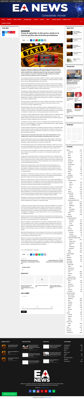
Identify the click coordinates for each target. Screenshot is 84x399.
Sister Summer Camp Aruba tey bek (41, 286)
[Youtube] (46, 391)
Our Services (12, 1)
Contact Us (18, 1)
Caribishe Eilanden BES (72, 237)
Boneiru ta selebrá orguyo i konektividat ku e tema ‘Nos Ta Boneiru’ (56, 286)
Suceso (36, 19)
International (70, 193)
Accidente (70, 314)
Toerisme (70, 228)
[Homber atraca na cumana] (70, 60)
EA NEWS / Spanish (6, 23)
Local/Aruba (70, 151)
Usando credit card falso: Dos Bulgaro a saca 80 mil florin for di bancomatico (56, 346)
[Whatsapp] (53, 391)
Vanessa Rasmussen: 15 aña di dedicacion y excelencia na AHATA (54, 261)
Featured (68, 253)
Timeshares (70, 284)
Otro (69, 311)
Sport (69, 227)
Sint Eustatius (72, 209)
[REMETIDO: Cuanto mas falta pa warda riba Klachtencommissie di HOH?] (74, 74)
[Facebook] (30, 391)
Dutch (68, 216)
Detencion (70, 316)
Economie (71, 221)
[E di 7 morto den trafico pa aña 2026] (78, 105)
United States (71, 198)
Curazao (69, 166)
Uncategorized (70, 332)
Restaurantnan (71, 286)
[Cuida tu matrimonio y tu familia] (70, 54)
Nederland (71, 248)
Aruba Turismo (17, 19)
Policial (69, 266)
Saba (70, 207)
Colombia (71, 196)
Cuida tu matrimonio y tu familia (77, 53)
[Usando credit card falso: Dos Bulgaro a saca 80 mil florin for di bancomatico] (46, 347)
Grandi (69, 323)
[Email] (50, 391)
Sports (69, 189)
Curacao (71, 202)
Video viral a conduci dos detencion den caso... (70, 111)
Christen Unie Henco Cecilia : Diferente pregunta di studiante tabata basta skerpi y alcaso (27, 287)
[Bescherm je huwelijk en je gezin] (70, 40)
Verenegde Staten (72, 235)
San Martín (70, 169)
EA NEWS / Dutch (66, 19)
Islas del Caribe (71, 164)
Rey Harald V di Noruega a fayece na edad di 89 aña (34, 361)
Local (3, 19)
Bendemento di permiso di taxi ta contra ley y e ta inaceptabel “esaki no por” (30, 262)
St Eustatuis (69, 257)
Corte (69, 271)
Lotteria (69, 275)
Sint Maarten (71, 205)
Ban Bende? (69, 330)
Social (69, 155)
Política (69, 173)
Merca (69, 307)
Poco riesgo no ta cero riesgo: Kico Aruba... (70, 99)
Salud (69, 153)
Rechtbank (71, 225)
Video (47, 19)
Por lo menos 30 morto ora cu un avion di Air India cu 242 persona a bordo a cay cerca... (55, 353)
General (69, 280)
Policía (69, 171)
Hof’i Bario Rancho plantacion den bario (78, 99)
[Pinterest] (42, 391)
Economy (71, 184)
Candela (69, 320)
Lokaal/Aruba (70, 218)
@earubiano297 (74, 141)
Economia (70, 273)
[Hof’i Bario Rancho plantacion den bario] (78, 94)
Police (69, 212)
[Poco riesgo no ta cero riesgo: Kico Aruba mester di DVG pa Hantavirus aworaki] (70, 94)
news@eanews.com (44, 387)
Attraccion (70, 289)
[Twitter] (34, 391)
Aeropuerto (70, 291)
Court (70, 185)
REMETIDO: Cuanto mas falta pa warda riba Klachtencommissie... (73, 82)
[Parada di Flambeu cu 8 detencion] (46, 361)
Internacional (27, 19)
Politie (69, 250)
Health (70, 182)
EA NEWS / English (56, 19)
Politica (69, 268)
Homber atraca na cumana (76, 59)
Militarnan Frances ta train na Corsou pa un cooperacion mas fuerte (34, 355)
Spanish (68, 150)
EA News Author (24, 37)
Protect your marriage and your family (77, 46)
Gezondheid (71, 219)
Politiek (69, 252)
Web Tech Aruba (47, 397)
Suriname (70, 309)
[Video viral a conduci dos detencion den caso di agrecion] (70, 105)
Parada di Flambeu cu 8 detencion (54, 360)
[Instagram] (38, 391)
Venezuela (70, 162)
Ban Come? (69, 328)
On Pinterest (70, 125)
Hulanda (69, 305)
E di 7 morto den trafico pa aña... (78, 110)
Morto (42, 19)
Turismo (69, 159)
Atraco (69, 318)
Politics (69, 214)
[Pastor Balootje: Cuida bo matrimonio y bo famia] (70, 33)
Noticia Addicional (71, 277)
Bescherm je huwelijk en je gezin (77, 39)
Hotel (69, 282)
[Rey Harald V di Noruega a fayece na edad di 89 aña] (25, 362)
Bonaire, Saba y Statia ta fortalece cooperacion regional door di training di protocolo (34, 346)
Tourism (69, 191)
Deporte (9, 19)
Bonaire (69, 168)
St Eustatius (70, 175)
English (68, 176)
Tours (69, 287)
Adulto (69, 325)
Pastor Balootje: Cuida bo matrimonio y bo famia (77, 32)
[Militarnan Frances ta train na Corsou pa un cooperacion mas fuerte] (25, 355)
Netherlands (71, 210)
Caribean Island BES (72, 200)
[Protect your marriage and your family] (70, 47)
